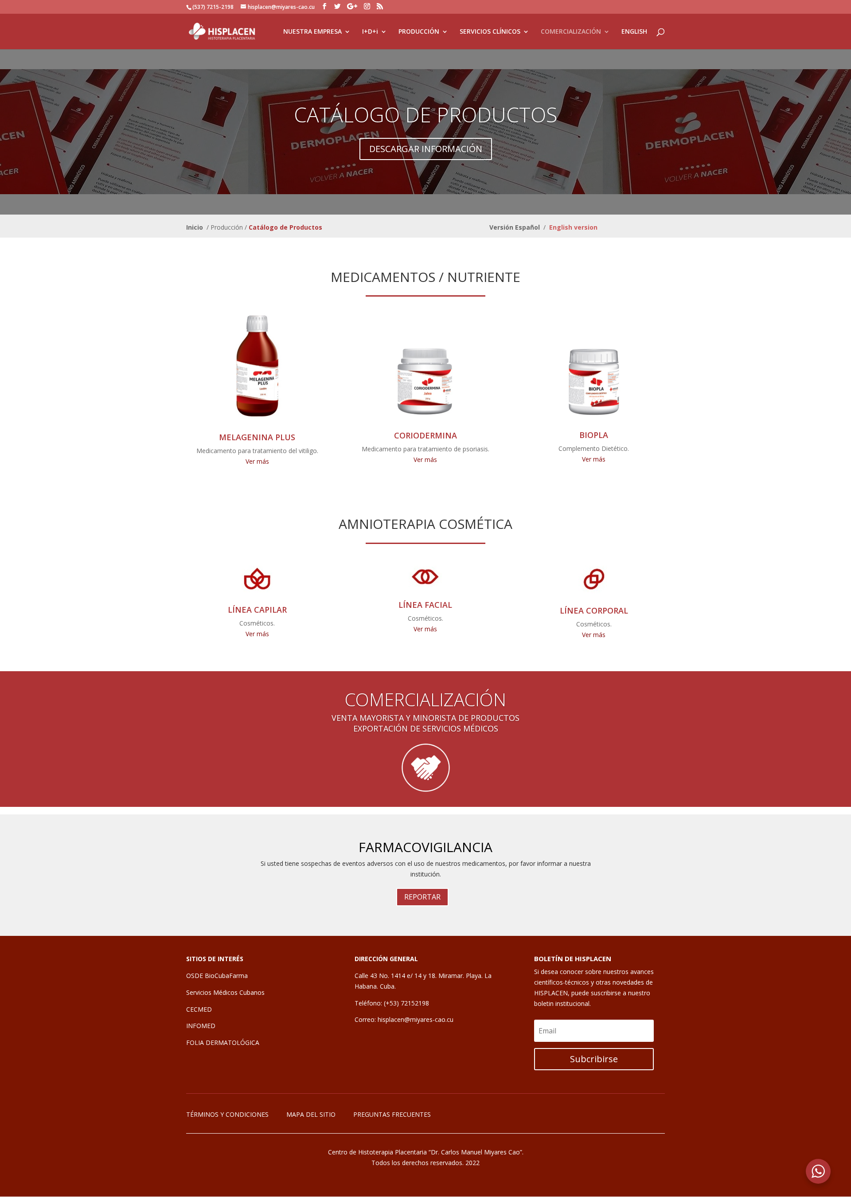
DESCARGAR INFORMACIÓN (425, 149)
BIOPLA (593, 435)
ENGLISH (634, 31)
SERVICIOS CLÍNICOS (490, 31)
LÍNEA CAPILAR (257, 609)
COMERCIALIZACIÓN (571, 31)
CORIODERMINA (425, 435)
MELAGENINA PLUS (257, 437)
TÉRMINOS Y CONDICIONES (227, 1114)
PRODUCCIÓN (418, 31)
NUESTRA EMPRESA (312, 31)
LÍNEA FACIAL (425, 604)
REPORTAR (422, 897)
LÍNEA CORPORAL (594, 610)
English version (573, 227)
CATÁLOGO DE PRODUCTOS (425, 114)
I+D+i (370, 31)
